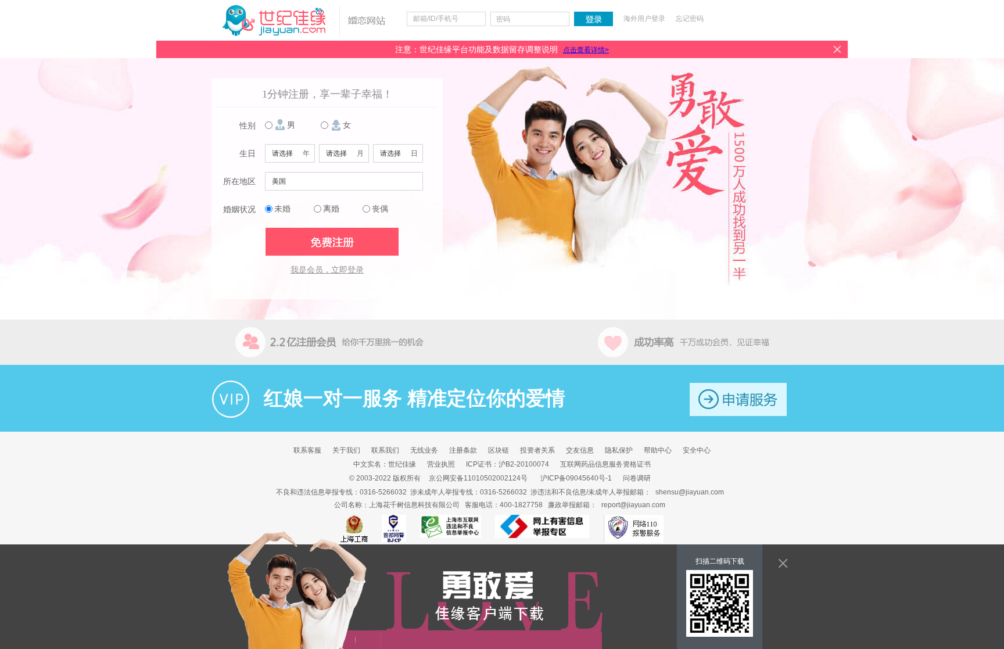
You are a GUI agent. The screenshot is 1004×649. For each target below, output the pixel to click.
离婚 (331, 209)
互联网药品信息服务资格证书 (605, 464)
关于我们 (346, 450)
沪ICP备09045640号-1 (576, 478)
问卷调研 (637, 478)
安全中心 (697, 450)
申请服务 (738, 399)
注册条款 (463, 450)
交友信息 (580, 450)
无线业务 (424, 450)
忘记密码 (690, 19)
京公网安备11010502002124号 (478, 478)
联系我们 (385, 450)
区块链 (498, 450)
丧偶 (380, 209)
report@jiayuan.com (633, 505)
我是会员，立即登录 (327, 270)
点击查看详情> (586, 50)
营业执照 (441, 464)
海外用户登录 (644, 19)
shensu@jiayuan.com (689, 492)
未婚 (282, 209)
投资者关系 (537, 450)
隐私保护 (619, 450)
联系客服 (307, 450)
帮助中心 (658, 450)
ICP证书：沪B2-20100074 (507, 464)
